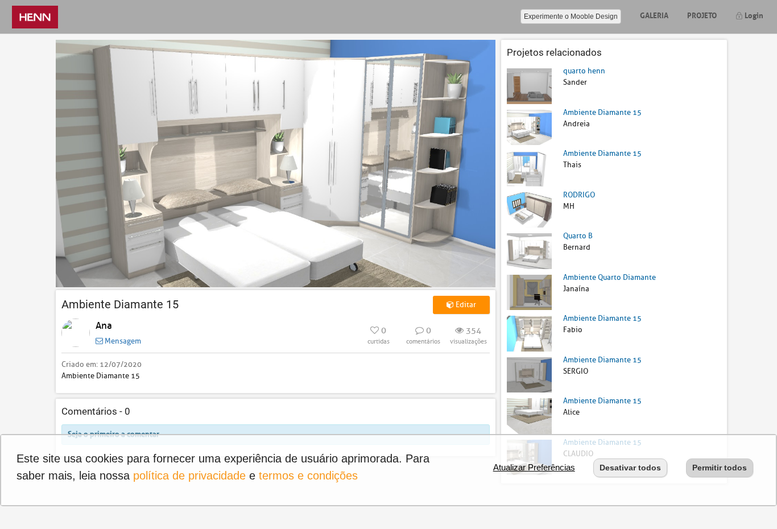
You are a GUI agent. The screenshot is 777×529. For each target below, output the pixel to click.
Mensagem (122, 341)
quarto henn (584, 71)
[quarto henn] (529, 85)
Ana (104, 326)
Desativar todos (630, 467)
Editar (465, 304)
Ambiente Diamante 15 (602, 112)
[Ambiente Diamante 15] (529, 126)
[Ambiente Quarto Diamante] (529, 291)
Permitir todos (719, 467)
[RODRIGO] (529, 209)
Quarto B (578, 236)
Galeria (654, 14)
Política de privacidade (189, 475)
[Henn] (35, 17)
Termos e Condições (308, 475)
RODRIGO (579, 195)
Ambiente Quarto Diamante (609, 277)
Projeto (702, 14)
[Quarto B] (529, 250)
